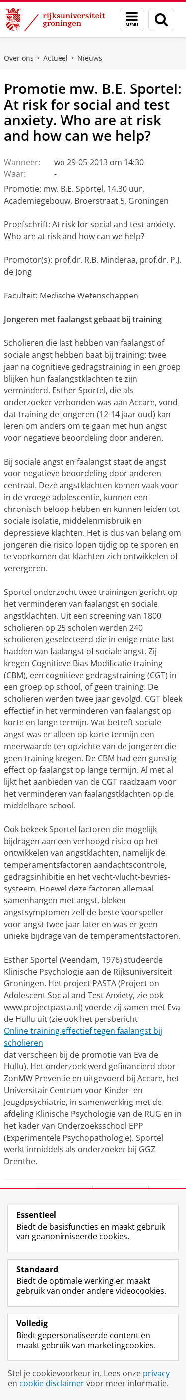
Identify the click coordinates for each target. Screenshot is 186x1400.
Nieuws (89, 58)
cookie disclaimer (51, 1383)
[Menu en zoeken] (132, 19)
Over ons (19, 58)
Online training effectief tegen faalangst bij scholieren (83, 1036)
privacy (156, 1373)
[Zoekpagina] (161, 19)
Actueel (55, 58)
